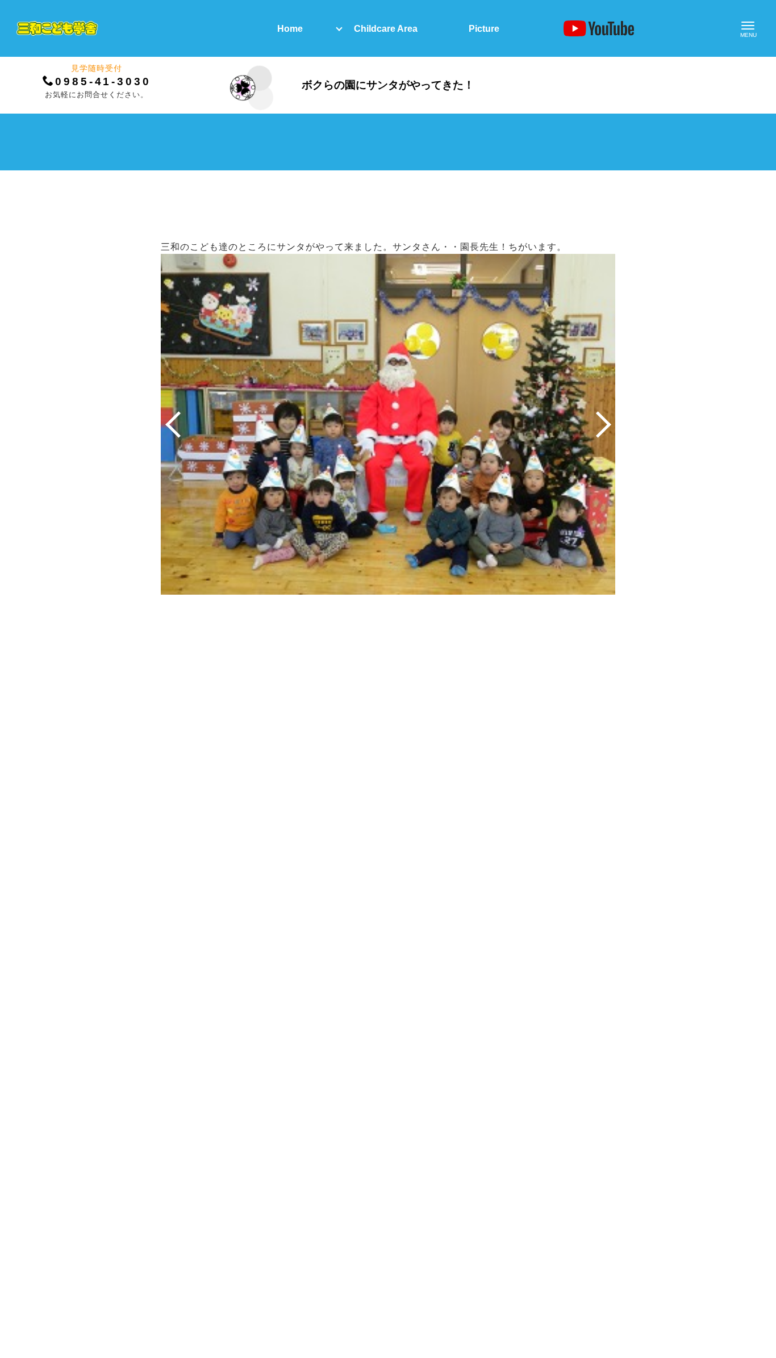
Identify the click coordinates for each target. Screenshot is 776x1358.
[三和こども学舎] (56, 28)
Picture (484, 29)
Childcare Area (386, 29)
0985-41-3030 (103, 81)
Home (290, 29)
